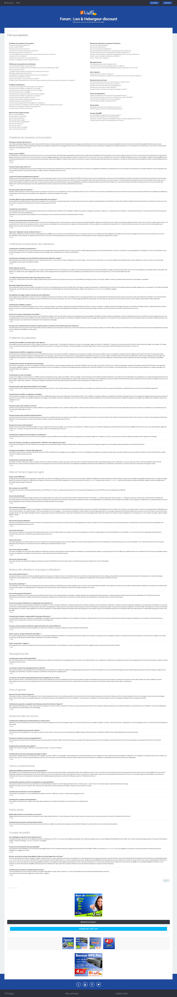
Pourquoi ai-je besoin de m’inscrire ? (19, 45)
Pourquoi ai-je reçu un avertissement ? (20, 101)
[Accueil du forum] (88, 13)
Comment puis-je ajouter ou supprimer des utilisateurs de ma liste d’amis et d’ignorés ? (116, 75)
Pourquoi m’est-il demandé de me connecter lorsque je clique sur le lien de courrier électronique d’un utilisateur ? (42, 80)
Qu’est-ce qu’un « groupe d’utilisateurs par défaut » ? (105, 56)
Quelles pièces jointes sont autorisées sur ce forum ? (106, 107)
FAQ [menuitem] (18, 3)
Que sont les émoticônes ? (17, 118)
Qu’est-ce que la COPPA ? (16, 47)
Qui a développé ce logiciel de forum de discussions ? (105, 115)
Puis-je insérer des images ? (17, 120)
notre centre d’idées (113, 848)
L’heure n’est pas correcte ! (17, 69)
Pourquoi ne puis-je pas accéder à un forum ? (22, 97)
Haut (11, 149)
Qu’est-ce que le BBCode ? (17, 114)
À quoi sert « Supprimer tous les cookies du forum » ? (24, 59)
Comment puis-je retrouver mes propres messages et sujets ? (108, 89)
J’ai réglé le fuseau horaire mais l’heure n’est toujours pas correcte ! (29, 71)
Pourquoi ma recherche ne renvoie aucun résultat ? (105, 84)
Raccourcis (9, 3)
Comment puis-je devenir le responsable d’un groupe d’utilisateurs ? (110, 52)
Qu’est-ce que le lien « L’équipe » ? (100, 58)
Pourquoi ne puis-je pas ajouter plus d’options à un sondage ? (27, 94)
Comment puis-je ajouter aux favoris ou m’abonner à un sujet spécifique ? (111, 97)
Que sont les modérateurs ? (98, 47)
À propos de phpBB (32, 840)
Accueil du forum (12, 31)
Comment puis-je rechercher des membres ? (103, 87)
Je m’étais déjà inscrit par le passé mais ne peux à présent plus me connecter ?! (32, 54)
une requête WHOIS (15, 860)
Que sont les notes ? (15, 125)
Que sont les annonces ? (16, 123)
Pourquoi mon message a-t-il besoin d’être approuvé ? (25, 106)
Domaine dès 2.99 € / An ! (88, 929)
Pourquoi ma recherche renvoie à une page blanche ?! (105, 85)
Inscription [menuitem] (154, 3)
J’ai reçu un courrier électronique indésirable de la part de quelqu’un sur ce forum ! (114, 67)
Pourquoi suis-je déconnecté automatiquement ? (23, 58)
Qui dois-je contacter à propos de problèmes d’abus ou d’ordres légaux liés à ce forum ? (116, 118)
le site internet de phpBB (101, 289)
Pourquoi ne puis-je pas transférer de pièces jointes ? (24, 99)
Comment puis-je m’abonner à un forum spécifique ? (105, 99)
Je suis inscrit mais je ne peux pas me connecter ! (23, 50)
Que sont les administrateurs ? (99, 45)
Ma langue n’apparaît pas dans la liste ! (20, 73)
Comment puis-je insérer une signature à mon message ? (26, 90)
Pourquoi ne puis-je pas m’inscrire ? (19, 49)
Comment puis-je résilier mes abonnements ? (103, 101)
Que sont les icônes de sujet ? (18, 129)
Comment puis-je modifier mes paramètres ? (22, 66)
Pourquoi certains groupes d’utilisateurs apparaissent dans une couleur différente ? (115, 54)
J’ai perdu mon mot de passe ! (18, 56)
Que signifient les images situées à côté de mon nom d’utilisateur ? (29, 75)
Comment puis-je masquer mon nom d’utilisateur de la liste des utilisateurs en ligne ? (34, 67)
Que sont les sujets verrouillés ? (18, 127)
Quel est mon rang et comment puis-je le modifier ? (24, 78)
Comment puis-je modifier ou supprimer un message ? (25, 88)
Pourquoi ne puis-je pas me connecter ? (20, 52)
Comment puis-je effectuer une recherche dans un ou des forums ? (110, 82)
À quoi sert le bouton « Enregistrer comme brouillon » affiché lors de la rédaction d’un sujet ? (36, 104)
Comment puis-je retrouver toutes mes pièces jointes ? (106, 109)
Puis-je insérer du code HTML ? (18, 116)
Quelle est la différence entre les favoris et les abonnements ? (108, 95)
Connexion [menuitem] (167, 3)
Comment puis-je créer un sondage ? (20, 92)
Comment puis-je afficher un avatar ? (20, 76)
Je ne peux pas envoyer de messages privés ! (103, 64)
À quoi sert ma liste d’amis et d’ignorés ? (102, 74)
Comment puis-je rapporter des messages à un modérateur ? (27, 103)
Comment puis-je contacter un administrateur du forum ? (107, 120)
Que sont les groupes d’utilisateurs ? (101, 49)
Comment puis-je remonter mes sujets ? (21, 108)
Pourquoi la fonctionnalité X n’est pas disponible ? (104, 117)
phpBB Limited (56, 839)
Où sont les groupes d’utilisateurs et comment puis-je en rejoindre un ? (111, 50)
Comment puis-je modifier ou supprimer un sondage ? (25, 95)
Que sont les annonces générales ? (19, 121)
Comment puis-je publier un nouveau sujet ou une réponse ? (26, 86)
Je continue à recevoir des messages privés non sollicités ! (107, 66)
